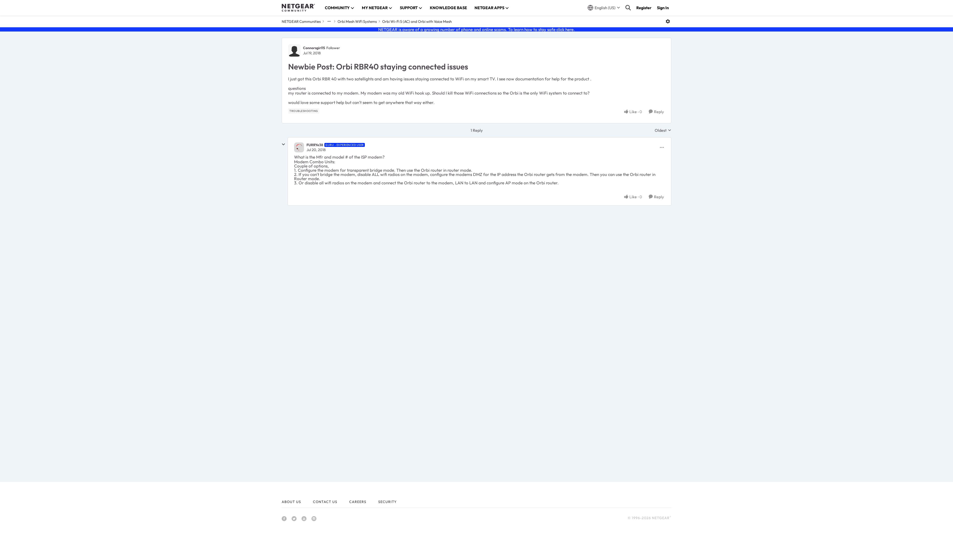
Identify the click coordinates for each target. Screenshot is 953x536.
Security (387, 502)
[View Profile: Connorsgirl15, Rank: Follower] (294, 50)
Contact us (325, 502)
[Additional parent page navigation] (329, 21)
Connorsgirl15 (314, 48)
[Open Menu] (667, 21)
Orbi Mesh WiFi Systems (357, 21)
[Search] (628, 8)
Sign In (663, 7)
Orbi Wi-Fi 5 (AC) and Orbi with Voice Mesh (417, 21)
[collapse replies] (283, 144)
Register (643, 7)
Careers (357, 502)
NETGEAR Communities (301, 21)
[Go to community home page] (298, 8)
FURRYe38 (314, 145)
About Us (291, 502)
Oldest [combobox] (663, 130)
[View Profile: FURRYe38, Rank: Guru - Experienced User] (299, 147)
